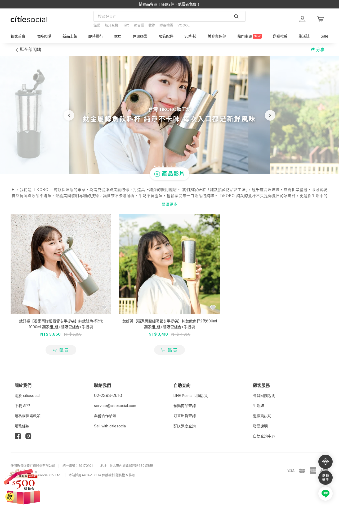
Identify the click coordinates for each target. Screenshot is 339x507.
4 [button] (167, 166)
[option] (169, 115)
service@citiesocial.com (115, 405)
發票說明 (260, 426)
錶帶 (96, 25)
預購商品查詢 (184, 405)
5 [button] (171, 166)
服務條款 (22, 426)
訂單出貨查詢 (184, 415)
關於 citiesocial (27, 395)
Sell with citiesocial (110, 426)
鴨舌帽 (139, 25)
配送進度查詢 (184, 426)
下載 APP (22, 405)
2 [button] (159, 166)
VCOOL (183, 25)
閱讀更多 (169, 204)
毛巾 (126, 25)
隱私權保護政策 (28, 415)
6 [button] (176, 166)
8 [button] (184, 166)
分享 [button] (319, 49)
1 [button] (154, 166)
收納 (151, 25)
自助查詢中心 (264, 436)
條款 (132, 475)
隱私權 (120, 475)
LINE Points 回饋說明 (190, 395)
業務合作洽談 (105, 415)
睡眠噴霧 (166, 25)
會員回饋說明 (264, 395)
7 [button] (180, 166)
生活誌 (258, 405)
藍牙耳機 (111, 25)
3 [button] (163, 166)
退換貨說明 (262, 415)
